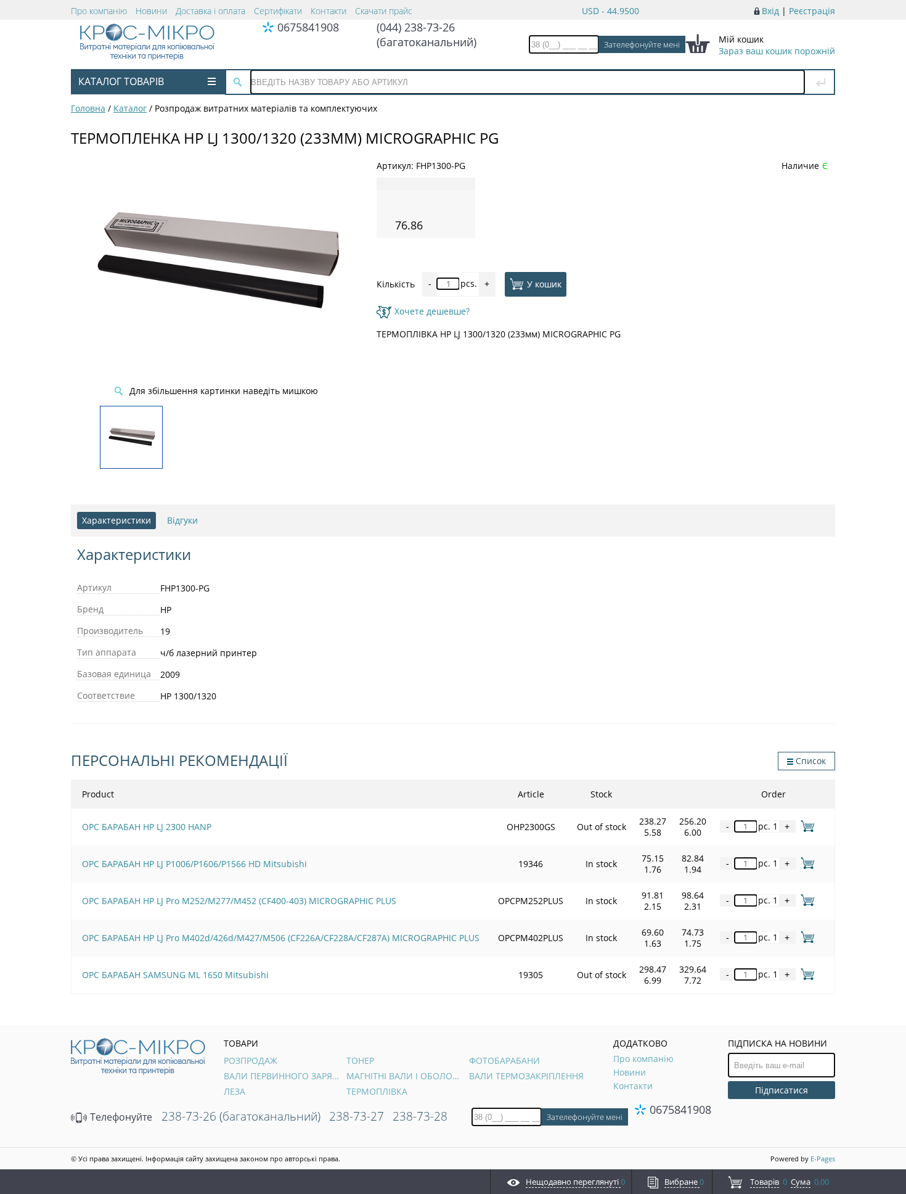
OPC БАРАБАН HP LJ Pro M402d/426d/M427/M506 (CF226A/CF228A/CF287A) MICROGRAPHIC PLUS (281, 938)
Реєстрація (812, 11)
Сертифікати (278, 11)
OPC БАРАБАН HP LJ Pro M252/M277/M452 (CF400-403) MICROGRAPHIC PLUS (239, 901)
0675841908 (308, 27)
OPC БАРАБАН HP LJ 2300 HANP (146, 827)
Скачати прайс (383, 11)
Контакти (328, 11)
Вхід (770, 11)
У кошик (544, 283)
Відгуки (182, 520)
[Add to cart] (805, 826)
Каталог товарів (121, 81)
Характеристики (116, 520)
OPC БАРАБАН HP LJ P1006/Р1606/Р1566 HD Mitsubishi (194, 864)
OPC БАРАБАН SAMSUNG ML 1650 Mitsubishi (175, 975)
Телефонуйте (120, 1117)
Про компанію (99, 11)
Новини (151, 11)
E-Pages (822, 1158)
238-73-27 (356, 1116)
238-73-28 (420, 1116)
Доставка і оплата (210, 11)
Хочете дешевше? (432, 311)
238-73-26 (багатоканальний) (240, 1116)
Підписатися (781, 1090)
